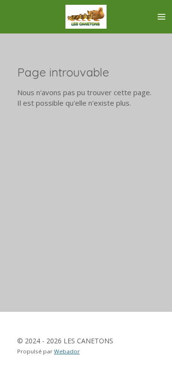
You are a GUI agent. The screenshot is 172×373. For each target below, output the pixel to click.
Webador (67, 351)
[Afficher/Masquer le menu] (161, 16)
